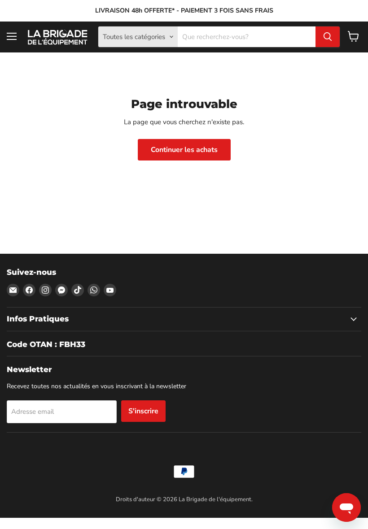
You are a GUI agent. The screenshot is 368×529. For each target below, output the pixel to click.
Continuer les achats (184, 150)
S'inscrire (143, 411)
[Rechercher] (327, 36)
